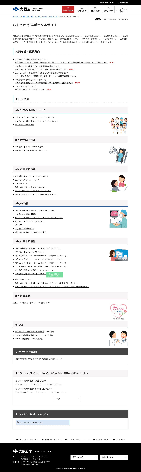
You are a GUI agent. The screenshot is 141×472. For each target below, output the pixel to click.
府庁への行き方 (78, 457)
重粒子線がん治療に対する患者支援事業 (30, 232)
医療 (32, 16)
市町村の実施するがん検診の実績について (31, 150)
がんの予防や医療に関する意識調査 (29, 339)
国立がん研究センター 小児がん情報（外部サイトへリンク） (39, 259)
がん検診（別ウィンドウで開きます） (29, 147)
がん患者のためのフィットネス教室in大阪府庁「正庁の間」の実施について (44, 83)
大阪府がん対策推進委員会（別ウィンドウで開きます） (36, 121)
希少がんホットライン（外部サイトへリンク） (33, 191)
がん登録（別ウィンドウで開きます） (29, 252)
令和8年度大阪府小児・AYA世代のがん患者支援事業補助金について (41, 69)
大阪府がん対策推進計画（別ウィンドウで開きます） (35, 117)
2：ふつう (37, 384)
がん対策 (37, 16)
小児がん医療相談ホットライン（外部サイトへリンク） (36, 194)
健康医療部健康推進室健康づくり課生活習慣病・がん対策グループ (39, 359)
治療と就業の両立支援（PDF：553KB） (30, 187)
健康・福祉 (26, 16)
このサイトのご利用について (29, 439)
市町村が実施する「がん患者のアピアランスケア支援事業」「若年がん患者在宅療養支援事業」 (52, 287)
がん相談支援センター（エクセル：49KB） (32, 176)
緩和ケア (18, 225)
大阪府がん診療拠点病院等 (25, 214)
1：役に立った (23, 384)
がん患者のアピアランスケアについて (29, 90)
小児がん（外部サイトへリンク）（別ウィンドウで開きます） (39, 218)
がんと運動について (23, 279)
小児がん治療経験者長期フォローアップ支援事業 (34, 335)
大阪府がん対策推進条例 (24, 125)
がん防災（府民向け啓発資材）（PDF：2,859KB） (34, 270)
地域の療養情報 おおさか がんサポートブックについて (37, 248)
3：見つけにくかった (59, 392)
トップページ (17, 16)
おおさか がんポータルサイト (51, 16)
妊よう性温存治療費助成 (24, 229)
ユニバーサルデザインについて (79, 439)
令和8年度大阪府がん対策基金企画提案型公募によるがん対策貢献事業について (45, 76)
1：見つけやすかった (25, 392)
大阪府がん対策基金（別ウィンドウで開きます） (32, 303)
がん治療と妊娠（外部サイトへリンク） (30, 274)
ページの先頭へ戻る (129, 450)
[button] (107, 2)
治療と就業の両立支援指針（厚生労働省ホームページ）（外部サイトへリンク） (46, 283)
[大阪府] (28, 9)
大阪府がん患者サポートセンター (28, 180)
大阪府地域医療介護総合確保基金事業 (29, 332)
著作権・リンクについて (53, 439)
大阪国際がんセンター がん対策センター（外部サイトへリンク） (41, 266)
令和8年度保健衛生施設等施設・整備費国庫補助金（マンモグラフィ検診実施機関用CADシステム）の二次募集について (61, 63)
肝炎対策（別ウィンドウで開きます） (29, 221)
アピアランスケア (22, 184)
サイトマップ (120, 439)
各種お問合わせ (107, 457)
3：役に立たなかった (54, 384)
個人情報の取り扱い (103, 439)
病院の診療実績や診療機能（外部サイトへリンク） (35, 211)
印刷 (99, 19)
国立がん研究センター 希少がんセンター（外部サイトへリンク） (41, 263)
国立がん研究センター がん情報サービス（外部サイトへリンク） (41, 256)
